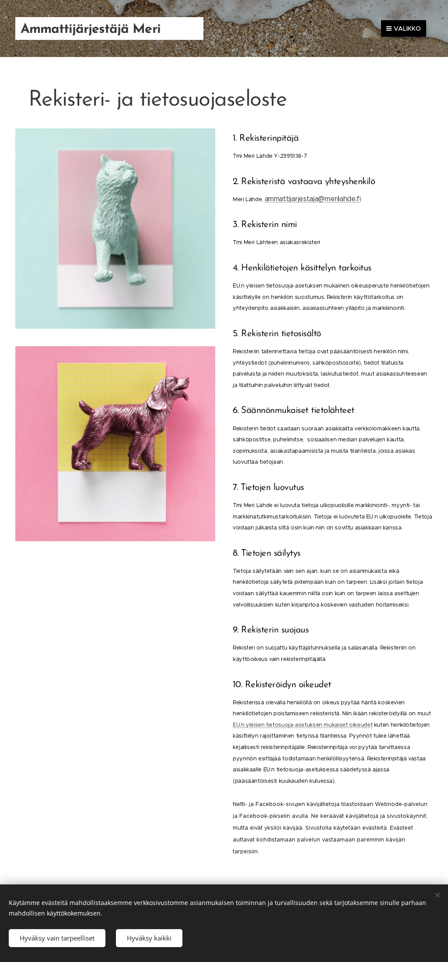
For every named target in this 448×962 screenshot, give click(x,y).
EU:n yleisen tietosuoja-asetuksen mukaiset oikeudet (302, 724)
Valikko (407, 28)
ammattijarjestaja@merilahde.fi (313, 199)
